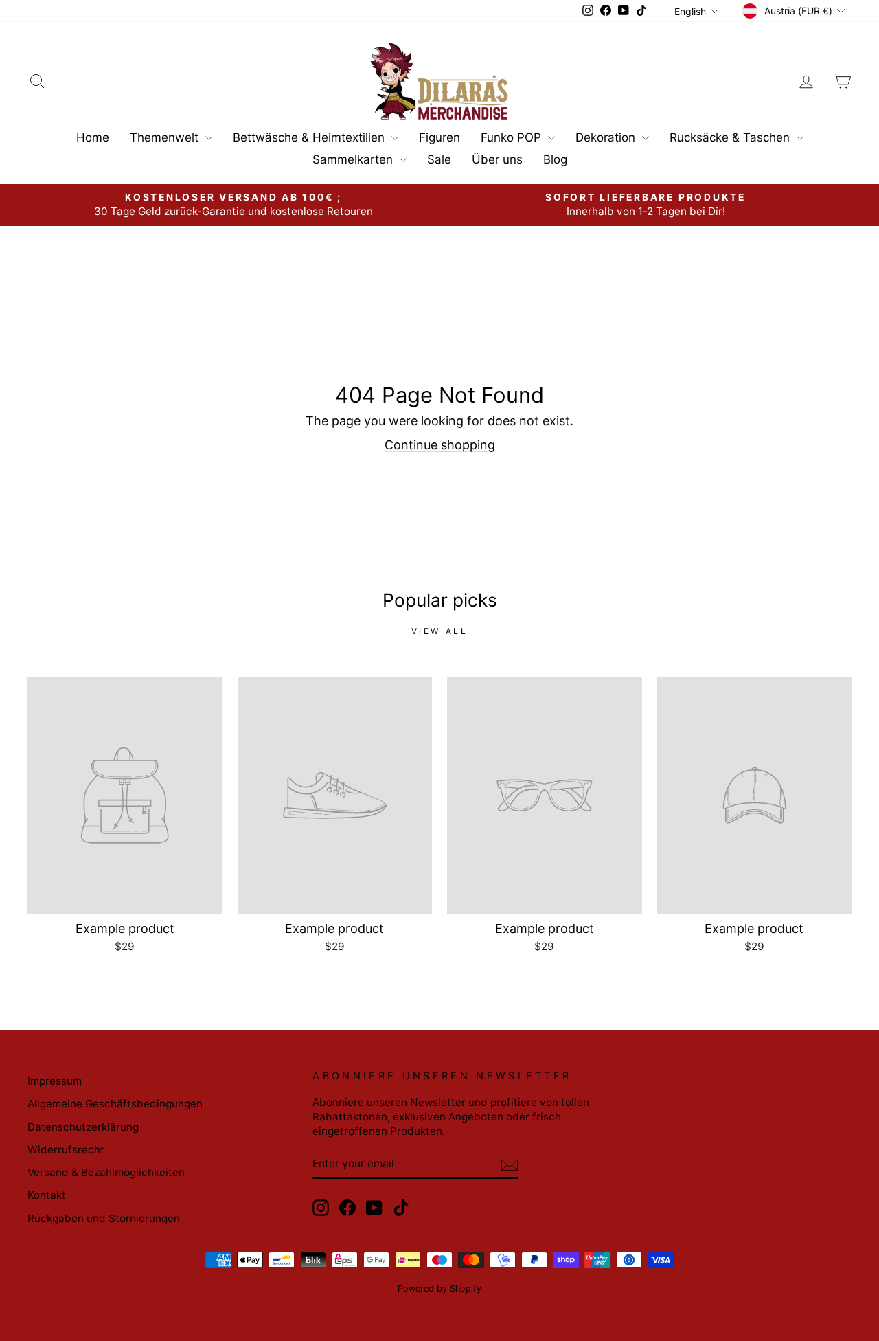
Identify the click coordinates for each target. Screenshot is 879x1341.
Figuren (439, 137)
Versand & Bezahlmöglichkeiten (106, 1172)
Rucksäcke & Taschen (731, 137)
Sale (439, 159)
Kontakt (46, 1195)
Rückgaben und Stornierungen (103, 1218)
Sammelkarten (354, 159)
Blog (555, 159)
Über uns (497, 159)
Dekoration (607, 137)
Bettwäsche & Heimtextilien (310, 137)
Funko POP (513, 137)
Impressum (54, 1081)
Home (92, 137)
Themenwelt (166, 137)
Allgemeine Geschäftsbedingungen (115, 1103)
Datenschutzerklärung (83, 1127)
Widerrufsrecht (65, 1149)
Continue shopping (440, 445)
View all (439, 631)
